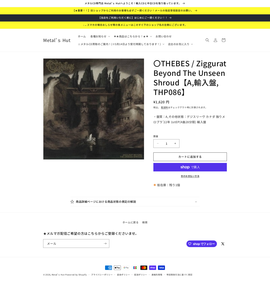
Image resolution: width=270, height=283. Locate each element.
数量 (155, 136)
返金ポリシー (123, 274)
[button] (99, 36)
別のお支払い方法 (190, 175)
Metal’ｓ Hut (58, 274)
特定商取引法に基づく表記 (179, 274)
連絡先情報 (157, 274)
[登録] (105, 243)
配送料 (164, 107)
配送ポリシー (140, 274)
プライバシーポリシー (102, 274)
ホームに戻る (131, 222)
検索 (144, 222)
